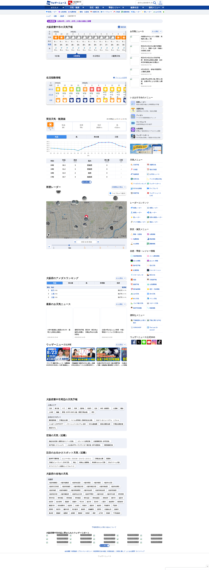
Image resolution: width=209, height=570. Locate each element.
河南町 (108, 513)
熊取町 (80, 513)
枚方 (52, 290)
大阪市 (89, 408)
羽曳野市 (107, 505)
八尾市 (103, 502)
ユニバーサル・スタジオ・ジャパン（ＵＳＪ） (77, 458)
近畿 (55, 16)
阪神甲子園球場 (54, 458)
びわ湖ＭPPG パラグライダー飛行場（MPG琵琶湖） (84, 445)
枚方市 (89, 502)
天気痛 (51, 94)
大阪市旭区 (52, 490)
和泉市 (84, 505)
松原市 (70, 505)
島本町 (51, 513)
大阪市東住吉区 (100, 490)
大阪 (52, 297)
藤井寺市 (66, 509)
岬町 (94, 513)
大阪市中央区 (111, 494)
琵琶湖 (108, 458)
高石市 (58, 509)
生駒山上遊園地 (84, 462)
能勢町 (66, 513)
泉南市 (83, 509)
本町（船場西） (105, 408)
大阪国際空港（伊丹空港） (101, 441)
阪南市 (116, 509)
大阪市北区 (100, 494)
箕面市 (92, 505)
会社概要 (67, 551)
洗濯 (50, 100)
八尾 (52, 294)
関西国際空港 (108, 445)
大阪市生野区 (115, 486)
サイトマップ (140, 551)
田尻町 (87, 513)
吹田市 (51, 502)
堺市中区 (52, 498)
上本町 (51, 412)
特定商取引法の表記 (99, 551)
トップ (48, 16)
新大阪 (57, 408)
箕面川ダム (52, 428)
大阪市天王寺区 (54, 486)
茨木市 (96, 502)
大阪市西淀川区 (78, 486)
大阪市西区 (87, 483)
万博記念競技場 (118, 424)
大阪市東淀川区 (91, 486)
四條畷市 (91, 509)
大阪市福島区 (65, 483)
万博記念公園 (63, 420)
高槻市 (67, 502)
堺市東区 (60, 498)
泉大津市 (59, 502)
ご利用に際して (120, 551)
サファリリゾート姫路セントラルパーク (61, 466)
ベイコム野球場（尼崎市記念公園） (82, 420)
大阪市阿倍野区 (76, 490)
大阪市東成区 (103, 486)
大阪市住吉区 (88, 490)
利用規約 (74, 551)
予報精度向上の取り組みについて (104, 527)
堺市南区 (78, 498)
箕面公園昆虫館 (105, 424)
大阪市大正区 (108, 483)
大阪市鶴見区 (65, 494)
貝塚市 (74, 502)
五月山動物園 (93, 424)
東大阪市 (75, 509)
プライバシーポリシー (85, 551)
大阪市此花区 (76, 483)
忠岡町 (73, 513)
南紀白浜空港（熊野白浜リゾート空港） (61, 441)
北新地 (82, 408)
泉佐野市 (111, 502)
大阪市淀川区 (53, 494)
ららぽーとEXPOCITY (56, 424)
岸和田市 (105, 498)
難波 (122, 408)
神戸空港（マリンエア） (57, 445)
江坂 (50, 408)
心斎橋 (115, 408)
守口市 (82, 502)
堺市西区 (69, 498)
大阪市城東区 (63, 490)
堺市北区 (86, 498)
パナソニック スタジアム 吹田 (76, 424)
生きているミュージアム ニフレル (107, 420)
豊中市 (113, 498)
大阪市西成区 (112, 490)
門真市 (115, 505)
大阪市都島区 (53, 483)
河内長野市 (61, 505)
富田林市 (120, 502)
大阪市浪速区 (66, 486)
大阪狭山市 (107, 509)
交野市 (99, 509)
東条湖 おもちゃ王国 (98, 462)
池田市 (121, 498)
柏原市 (99, 505)
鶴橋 (57, 412)
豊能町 (58, 513)
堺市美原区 (96, 498)
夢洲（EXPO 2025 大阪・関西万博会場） (75, 412)
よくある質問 (130, 551)
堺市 (93, 412)
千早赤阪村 (116, 513)
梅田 (69, 408)
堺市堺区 (121, 494)
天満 (75, 408)
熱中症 (51, 89)
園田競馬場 (52, 420)
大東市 (77, 505)
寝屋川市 (52, 505)
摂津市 (51, 509)
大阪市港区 (97, 483)
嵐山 (74, 462)
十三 (63, 408)
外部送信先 (110, 551)
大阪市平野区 (89, 494)
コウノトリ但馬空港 (84, 441)
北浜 (95, 408)
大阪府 (62, 16)
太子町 (101, 513)
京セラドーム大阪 (114, 462)
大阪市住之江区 (77, 494)
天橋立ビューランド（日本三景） (59, 462)
